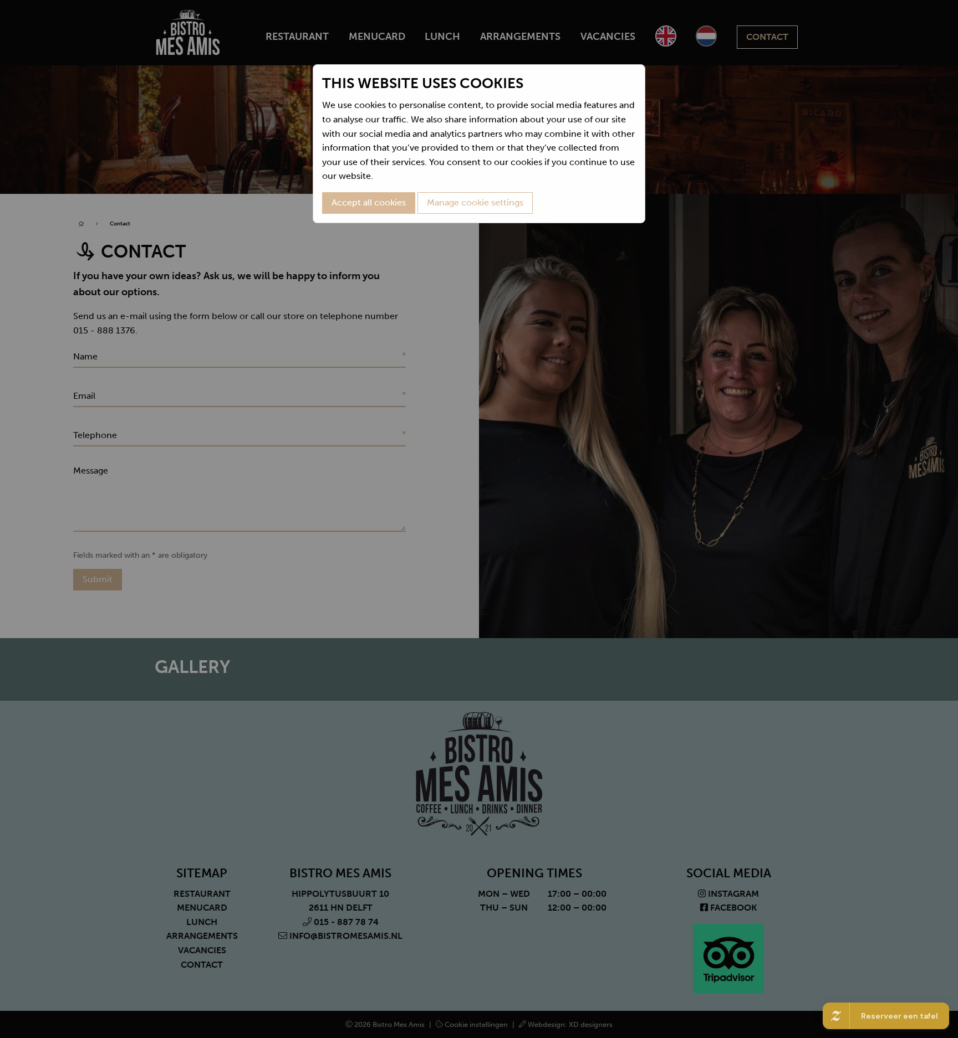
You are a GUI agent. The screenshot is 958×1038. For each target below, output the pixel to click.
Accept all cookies (369, 202)
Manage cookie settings (475, 202)
